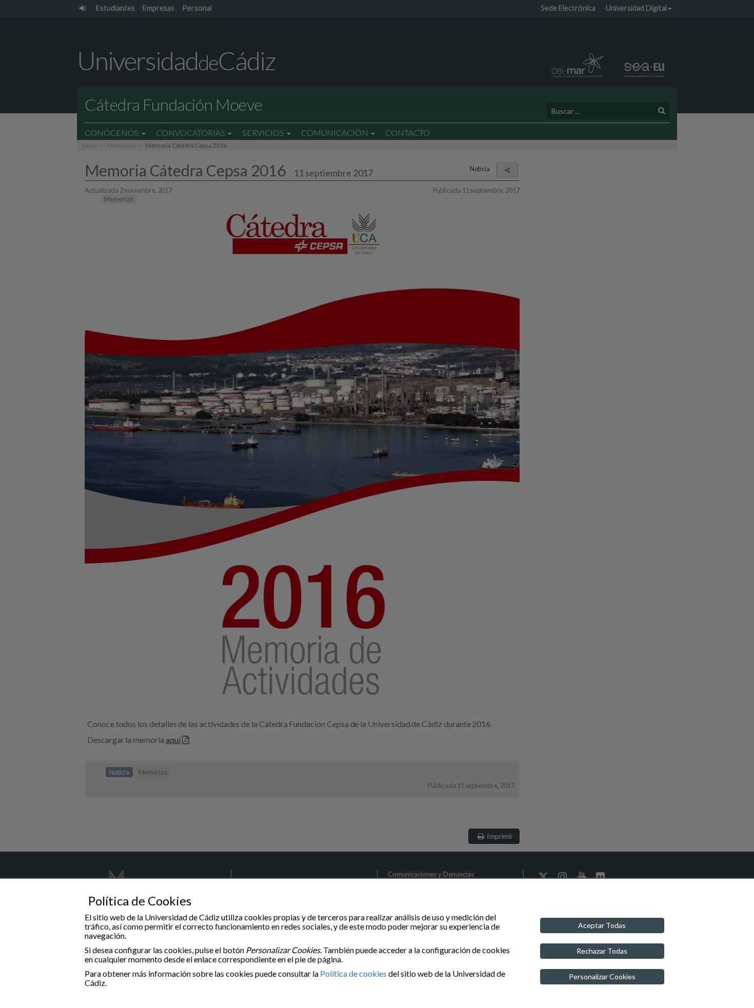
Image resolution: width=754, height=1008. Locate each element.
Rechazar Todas (602, 950)
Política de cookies (353, 973)
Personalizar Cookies (602, 976)
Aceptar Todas (602, 925)
